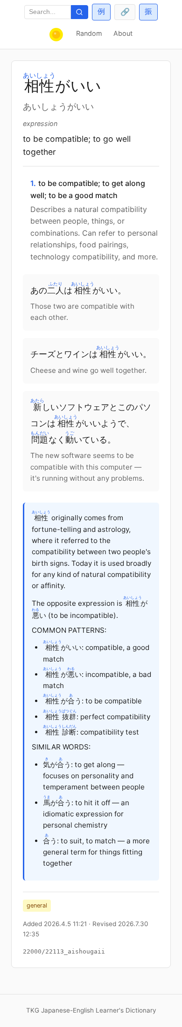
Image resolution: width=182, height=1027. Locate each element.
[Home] (57, 34)
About (123, 33)
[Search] (79, 12)
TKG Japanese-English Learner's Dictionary (91, 1010)
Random (89, 33)
